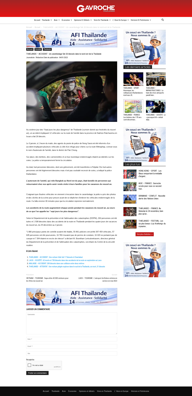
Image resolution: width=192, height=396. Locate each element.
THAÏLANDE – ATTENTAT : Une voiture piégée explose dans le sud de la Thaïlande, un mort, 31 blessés (67, 266)
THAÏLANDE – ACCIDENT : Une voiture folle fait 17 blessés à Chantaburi (56, 257)
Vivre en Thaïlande (101, 20)
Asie (56, 20)
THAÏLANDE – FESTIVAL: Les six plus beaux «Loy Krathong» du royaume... (152, 224)
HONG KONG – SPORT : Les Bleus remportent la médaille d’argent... (150, 174)
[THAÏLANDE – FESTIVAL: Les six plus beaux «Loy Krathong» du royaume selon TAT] (129, 224)
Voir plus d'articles (144, 234)
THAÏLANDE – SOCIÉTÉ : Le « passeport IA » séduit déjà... (156, 117)
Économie (66, 20)
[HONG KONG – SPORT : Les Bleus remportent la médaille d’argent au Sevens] (129, 174)
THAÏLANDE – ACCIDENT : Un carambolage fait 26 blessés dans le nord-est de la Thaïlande (63, 54)
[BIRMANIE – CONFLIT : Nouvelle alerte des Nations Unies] (129, 199)
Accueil (37, 20)
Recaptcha (30, 360)
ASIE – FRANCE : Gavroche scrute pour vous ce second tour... (150, 186)
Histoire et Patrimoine (140, 20)
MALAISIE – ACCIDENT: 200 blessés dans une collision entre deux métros (56, 263)
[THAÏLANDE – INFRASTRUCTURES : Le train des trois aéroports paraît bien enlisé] (156, 79)
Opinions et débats (82, 20)
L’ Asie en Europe (120, 20)
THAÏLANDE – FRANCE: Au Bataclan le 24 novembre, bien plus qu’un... (151, 211)
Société (38, 49)
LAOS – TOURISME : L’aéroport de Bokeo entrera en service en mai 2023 (97, 279)
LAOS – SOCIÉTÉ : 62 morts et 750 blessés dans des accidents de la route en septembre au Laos (65, 260)
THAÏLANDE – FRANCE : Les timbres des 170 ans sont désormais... (132, 117)
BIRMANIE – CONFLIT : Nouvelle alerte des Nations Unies (152, 197)
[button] (162, 20)
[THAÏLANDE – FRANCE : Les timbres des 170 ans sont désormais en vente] (133, 106)
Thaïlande (46, 20)
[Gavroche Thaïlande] (96, 9)
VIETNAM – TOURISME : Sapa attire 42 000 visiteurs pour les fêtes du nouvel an (47, 279)
